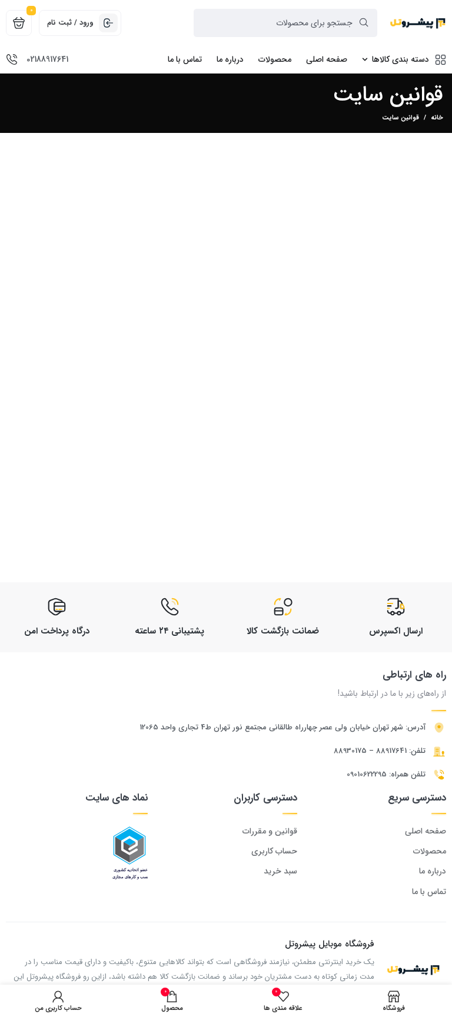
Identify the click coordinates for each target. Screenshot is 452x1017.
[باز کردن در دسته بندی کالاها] (365, 59)
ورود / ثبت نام (70, 23)
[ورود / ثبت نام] (108, 23)
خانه (437, 118)
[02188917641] (12, 59)
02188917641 (47, 59)
